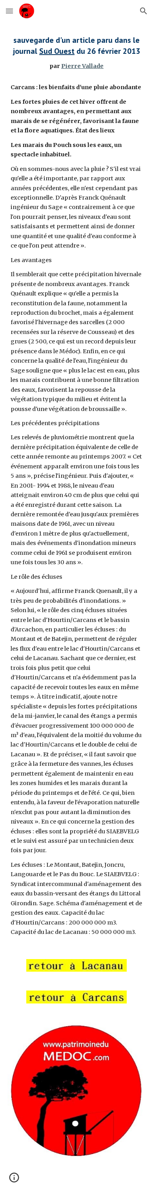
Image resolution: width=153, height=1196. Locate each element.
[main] (76, 485)
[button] (9, 11)
